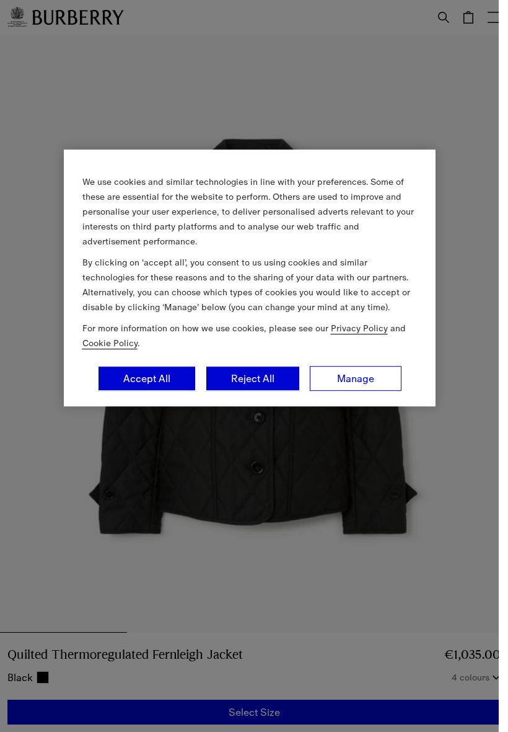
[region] (250, 278)
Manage (355, 378)
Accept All (146, 378)
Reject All (252, 378)
